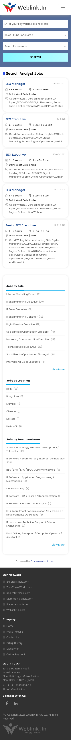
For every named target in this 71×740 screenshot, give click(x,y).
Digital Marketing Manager (24, 317)
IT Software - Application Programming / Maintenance (30, 479)
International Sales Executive (26, 362)
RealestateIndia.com (18, 593)
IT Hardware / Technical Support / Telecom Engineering (31, 524)
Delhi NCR (14, 426)
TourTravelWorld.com (19, 587)
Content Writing (17, 488)
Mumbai (13, 404)
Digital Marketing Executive (25, 301)
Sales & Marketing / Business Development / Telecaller (32, 449)
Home (10, 626)
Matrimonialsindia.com (19, 598)
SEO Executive (15, 119)
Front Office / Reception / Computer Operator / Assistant (34, 535)
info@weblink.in (16, 689)
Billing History (14, 643)
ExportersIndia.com (17, 581)
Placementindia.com (43, 561)
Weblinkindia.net (15, 610)
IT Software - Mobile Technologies (28, 503)
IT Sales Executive (19, 309)
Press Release (14, 631)
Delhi (12, 389)
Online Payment (15, 654)
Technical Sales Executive (24, 347)
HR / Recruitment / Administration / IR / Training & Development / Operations (35, 512)
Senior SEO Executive (20, 225)
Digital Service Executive (23, 324)
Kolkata (12, 419)
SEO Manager (15, 84)
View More (58, 369)
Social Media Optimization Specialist (30, 332)
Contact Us (12, 637)
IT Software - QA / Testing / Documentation (33, 496)
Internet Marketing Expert (24, 294)
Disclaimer (12, 648)
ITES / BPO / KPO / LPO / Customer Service (33, 470)
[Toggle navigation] (63, 7)
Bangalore (14, 396)
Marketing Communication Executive (30, 339)
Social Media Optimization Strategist (30, 354)
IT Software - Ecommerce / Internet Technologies (35, 460)
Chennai (13, 411)
